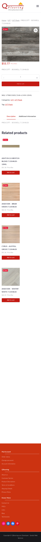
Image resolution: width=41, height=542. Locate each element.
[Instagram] (3, 523)
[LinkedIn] (8, 523)
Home (4, 20)
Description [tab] (11, 116)
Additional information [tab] (27, 116)
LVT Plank (15, 20)
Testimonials (6, 517)
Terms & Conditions (8, 485)
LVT (9, 20)
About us (5, 475)
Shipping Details (7, 488)
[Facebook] (13, 523)
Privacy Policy (6, 492)
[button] (36, 30)
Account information (8, 464)
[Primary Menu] (37, 6)
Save (6, 29)
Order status (6, 457)
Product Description (8, 481)
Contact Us (5, 503)
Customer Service (7, 478)
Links (3, 510)
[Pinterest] (17, 523)
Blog (3, 513)
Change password (7, 460)
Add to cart (20, 84)
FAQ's (4, 506)
